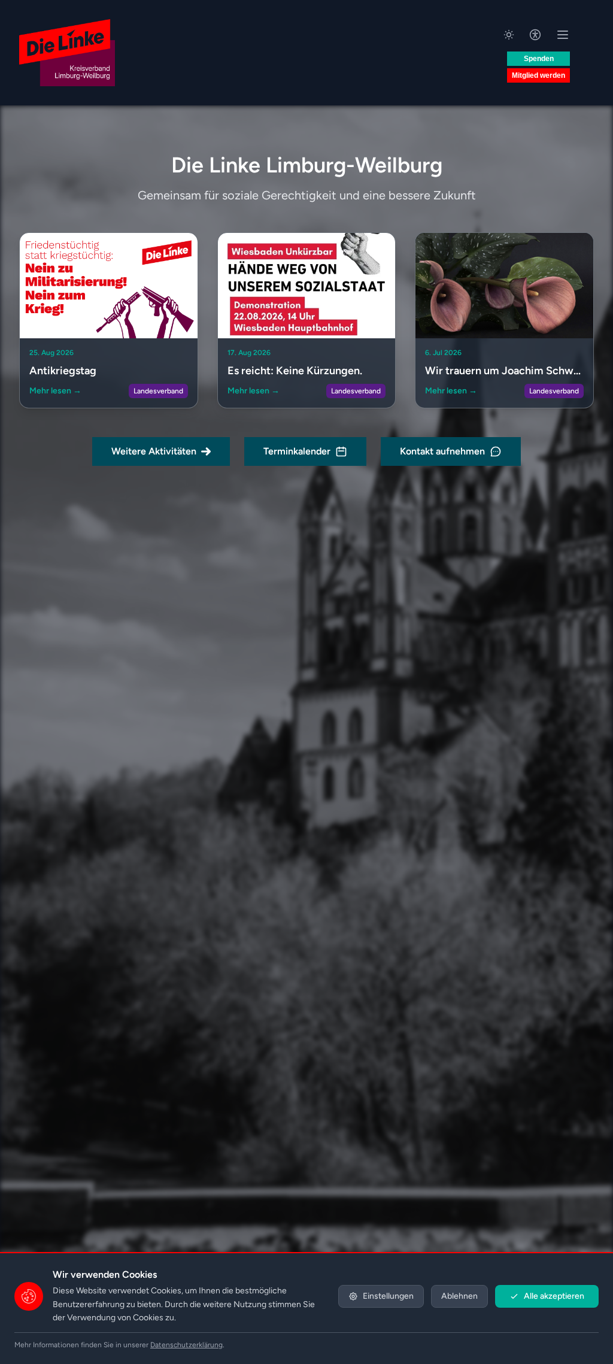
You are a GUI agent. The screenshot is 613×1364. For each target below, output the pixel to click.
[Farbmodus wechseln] (509, 35)
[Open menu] (563, 35)
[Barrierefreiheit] (535, 35)
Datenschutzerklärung (186, 1345)
